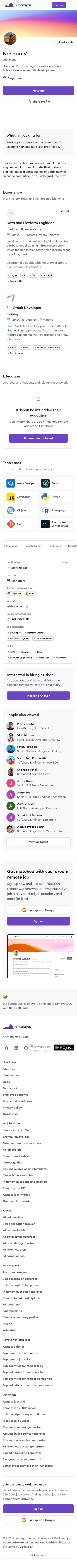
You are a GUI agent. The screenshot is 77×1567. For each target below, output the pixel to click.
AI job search (12, 1149)
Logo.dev (26, 1546)
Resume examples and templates (25, 1169)
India (31, 593)
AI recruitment (12, 1304)
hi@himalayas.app (15, 1036)
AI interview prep (14, 1249)
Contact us (10, 1114)
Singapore (55, 545)
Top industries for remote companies (28, 1385)
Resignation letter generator (22, 1459)
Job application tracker (19, 1224)
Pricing (7, 1323)
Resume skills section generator (24, 1440)
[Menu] (70, 5)
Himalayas (10, 545)
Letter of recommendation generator (28, 1465)
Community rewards (16, 1201)
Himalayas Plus (13, 1217)
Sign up (38, 921)
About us (9, 1069)
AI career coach (14, 1256)
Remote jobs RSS (14, 1188)
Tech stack (10, 1088)
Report (66, 562)
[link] (11, 545)
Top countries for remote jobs (23, 1366)
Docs (6, 1082)
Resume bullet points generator (24, 1433)
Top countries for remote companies (27, 1378)
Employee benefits (15, 1094)
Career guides (12, 1162)
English (38, 1555)
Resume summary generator (22, 1427)
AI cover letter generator (20, 1236)
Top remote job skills (17, 1359)
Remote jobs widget (16, 1194)
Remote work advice (16, 1156)
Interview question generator (22, 1291)
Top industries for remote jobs (23, 1372)
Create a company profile (20, 1317)
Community (11, 1075)
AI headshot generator (18, 1243)
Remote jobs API (14, 1401)
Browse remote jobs (16, 1137)
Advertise (9, 1330)
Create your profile (16, 1130)
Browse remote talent (38, 438)
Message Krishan (38, 695)
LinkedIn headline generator (22, 1453)
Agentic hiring (12, 1311)
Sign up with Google (41, 910)
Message (38, 90)
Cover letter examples (18, 1175)
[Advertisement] (38, 119)
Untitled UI (53, 1542)
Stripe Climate (18, 1008)
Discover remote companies (22, 1143)
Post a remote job (15, 1272)
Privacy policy (12, 1107)
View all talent (38, 842)
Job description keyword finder (24, 1414)
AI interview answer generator (23, 1446)
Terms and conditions (17, 1101)
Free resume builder (16, 1421)
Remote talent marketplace (21, 1298)
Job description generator (20, 1279)
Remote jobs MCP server (19, 1408)
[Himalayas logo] (17, 5)
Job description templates (20, 1285)
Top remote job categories (20, 1353)
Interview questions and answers (25, 1181)
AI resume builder (15, 1230)
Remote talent (33, 545)
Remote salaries (14, 1346)
